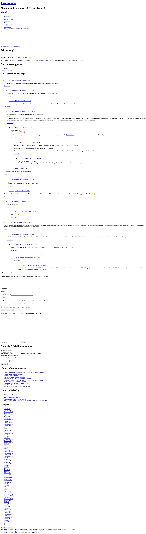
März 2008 (7, 508)
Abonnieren (4, 364)
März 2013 (7, 447)
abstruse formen (70, 135)
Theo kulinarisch (8, 19)
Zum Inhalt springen (6, 16)
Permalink (80, 60)
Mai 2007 (6, 523)
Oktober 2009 (7, 479)
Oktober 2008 (7, 497)
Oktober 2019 (7, 410)
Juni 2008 (6, 503)
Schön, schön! (5, 68)
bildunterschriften (43, 60)
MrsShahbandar (8, 386)
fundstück (35, 60)
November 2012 (8, 453)
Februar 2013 (7, 448)
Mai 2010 (6, 468)
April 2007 (7, 525)
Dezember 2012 (8, 451)
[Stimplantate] (1, 54)
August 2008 (7, 500)
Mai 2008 (6, 505)
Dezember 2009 (8, 476)
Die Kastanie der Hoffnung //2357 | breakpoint (16, 372)
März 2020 (7, 409)
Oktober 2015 (7, 430)
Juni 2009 (6, 485)
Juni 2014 (6, 435)
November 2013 (8, 439)
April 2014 (7, 436)
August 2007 (7, 518)
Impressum (7, 25)
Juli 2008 (6, 502)
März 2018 (7, 416)
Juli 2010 (6, 465)
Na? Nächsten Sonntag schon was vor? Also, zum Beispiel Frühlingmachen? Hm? (26, 400)
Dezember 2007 (8, 512)
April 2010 (7, 470)
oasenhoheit (12, 101)
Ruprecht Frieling (8, 383)
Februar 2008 (7, 509)
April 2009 (7, 488)
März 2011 (7, 462)
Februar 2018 (7, 418)
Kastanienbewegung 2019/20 (22, 386)
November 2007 (8, 514)
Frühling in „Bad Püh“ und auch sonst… (15, 399)
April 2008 (7, 506)
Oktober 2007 (7, 515)
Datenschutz (7, 27)
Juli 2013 (6, 444)
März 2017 (7, 421)
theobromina (15, 90)
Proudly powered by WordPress (9, 532)
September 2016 (8, 424)
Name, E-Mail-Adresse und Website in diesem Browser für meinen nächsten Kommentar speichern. (29, 301)
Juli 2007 (6, 520)
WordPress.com (36, 532)
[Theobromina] (43, 44)
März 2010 (7, 471)
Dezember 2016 (8, 422)
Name (3, 291)
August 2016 (7, 425)
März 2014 (7, 438)
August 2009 (7, 482)
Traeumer (11, 191)
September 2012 (8, 456)
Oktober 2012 (7, 454)
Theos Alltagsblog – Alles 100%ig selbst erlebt (16, 28)
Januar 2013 (7, 450)
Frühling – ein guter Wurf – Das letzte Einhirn (16, 380)
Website (3, 297)
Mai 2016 (6, 427)
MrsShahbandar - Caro (10, 378)
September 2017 (8, 419)
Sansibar (11, 168)
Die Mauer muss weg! (7, 70)
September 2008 (8, 499)
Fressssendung (14, 375)
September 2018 (8, 415)
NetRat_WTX (12, 222)
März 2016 (7, 428)
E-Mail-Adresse (5, 294)
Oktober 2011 (7, 460)
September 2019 (8, 412)
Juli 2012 (6, 457)
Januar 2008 (7, 511)
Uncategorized (19, 60)
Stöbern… (7, 22)
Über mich (7, 21)
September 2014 (8, 433)
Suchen (3, 342)
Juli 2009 (6, 483)
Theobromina (8, 3)
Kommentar (4, 288)
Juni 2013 (6, 445)
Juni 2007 (6, 521)
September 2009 (8, 480)
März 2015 (7, 431)
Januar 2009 (7, 492)
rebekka (6, 374)
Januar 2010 (7, 474)
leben (50, 60)
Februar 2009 (7, 491)
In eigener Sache (8, 24)
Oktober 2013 (7, 441)
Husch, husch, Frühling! (37, 372)
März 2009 (7, 489)
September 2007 (8, 517)
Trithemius (11, 80)
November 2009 (8, 477)
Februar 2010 (7, 473)
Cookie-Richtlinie (49, 531)
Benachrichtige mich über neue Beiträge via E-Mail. (16, 307)
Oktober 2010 (7, 464)
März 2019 (7, 413)
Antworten (7, 86)
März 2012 (7, 459)
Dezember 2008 (8, 494)
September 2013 (8, 442)
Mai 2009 (6, 486)
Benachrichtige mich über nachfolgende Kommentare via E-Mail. (20, 304)
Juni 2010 (6, 467)
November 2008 (8, 496)
